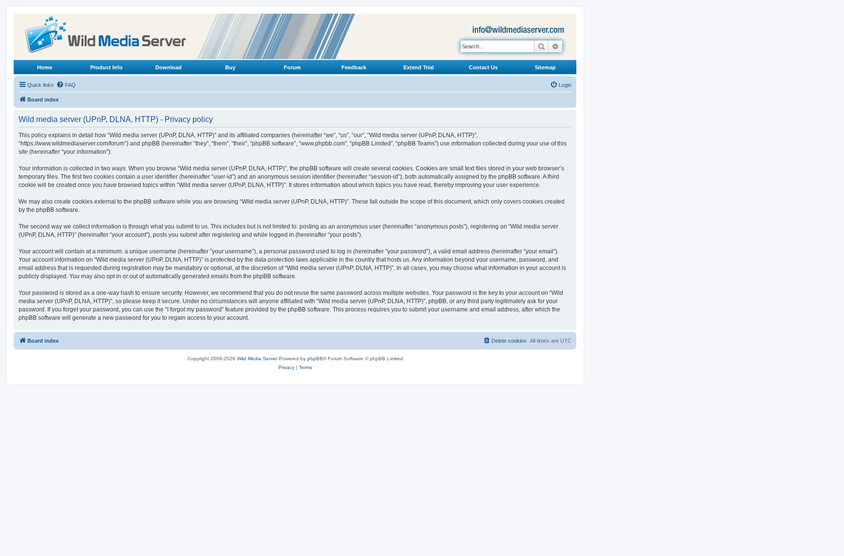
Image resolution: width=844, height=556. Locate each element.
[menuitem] (66, 85)
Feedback (353, 67)
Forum (292, 67)
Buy (230, 67)
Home (44, 67)
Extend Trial (418, 67)
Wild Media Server (257, 358)
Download (168, 67)
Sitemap (545, 67)
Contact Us (483, 67)
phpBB (315, 358)
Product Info (106, 67)
